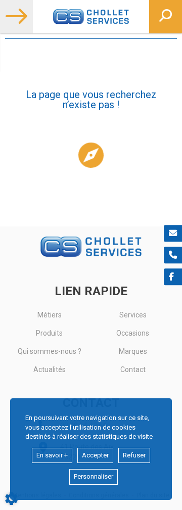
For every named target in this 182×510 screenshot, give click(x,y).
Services (133, 315)
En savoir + (52, 455)
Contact (133, 369)
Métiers (49, 315)
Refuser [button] (134, 455)
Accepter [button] (95, 455)
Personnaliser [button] (93, 476)
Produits (49, 333)
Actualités (49, 369)
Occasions (132, 333)
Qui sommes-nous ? (49, 351)
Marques (133, 351)
